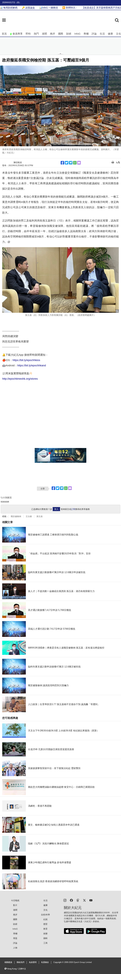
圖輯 (45, 938)
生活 (102, 33)
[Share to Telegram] (70, 162)
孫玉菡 (39, 516)
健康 (110, 33)
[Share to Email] (79, 162)
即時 (28, 33)
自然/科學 (45, 914)
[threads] (78, 900)
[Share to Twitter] (66, 162)
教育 (45, 929)
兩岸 (52, 33)
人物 (15, 948)
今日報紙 (15, 900)
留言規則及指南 (5, 501)
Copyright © (58, 962)
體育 (45, 924)
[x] (84, 900)
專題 (15, 938)
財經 (68, 33)
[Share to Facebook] (62, 162)
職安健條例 (16, 516)
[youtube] (91, 900)
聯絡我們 (20, 962)
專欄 (86, 33)
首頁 (4, 33)
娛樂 (45, 933)
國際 (60, 33)
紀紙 (45, 919)
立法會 (29, 516)
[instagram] (65, 900)
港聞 (44, 33)
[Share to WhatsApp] (75, 162)
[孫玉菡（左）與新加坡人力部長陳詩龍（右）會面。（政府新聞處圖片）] (60, 280)
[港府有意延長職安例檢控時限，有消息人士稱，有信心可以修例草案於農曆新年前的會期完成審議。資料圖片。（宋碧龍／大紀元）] (60, 106)
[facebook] (71, 900)
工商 (45, 943)
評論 (94, 33)
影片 (15, 905)
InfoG (77, 33)
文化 (118, 33)
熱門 (36, 33)
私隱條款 (45, 962)
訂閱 (73, 509)
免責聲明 (33, 962)
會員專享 (18, 33)
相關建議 (8, 962)
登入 (56, 509)
